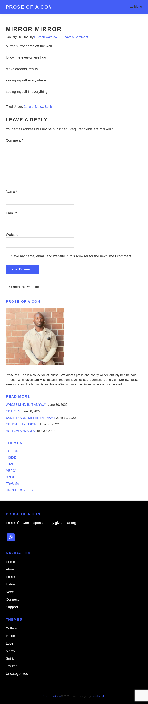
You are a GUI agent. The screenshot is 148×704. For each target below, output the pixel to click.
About (10, 569)
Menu (138, 6)
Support (12, 607)
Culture (29, 106)
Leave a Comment (75, 37)
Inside (11, 457)
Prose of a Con (29, 7)
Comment (14, 140)
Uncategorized (19, 490)
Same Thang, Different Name (31, 417)
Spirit (48, 106)
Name (11, 191)
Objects (13, 411)
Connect (12, 599)
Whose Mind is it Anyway (26, 404)
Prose (10, 577)
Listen (10, 584)
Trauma (12, 483)
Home (10, 562)
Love (10, 464)
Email (11, 213)
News (10, 592)
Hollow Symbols (20, 431)
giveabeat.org (65, 523)
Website (12, 235)
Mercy (39, 106)
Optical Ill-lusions (22, 424)
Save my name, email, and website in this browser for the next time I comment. (71, 256)
